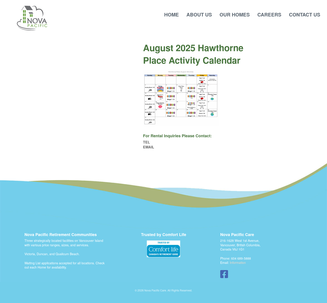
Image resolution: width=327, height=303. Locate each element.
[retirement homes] (163, 248)
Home (171, 14)
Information (238, 262)
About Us (199, 14)
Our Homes (235, 14)
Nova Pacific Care (32, 18)
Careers (269, 14)
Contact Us (304, 14)
